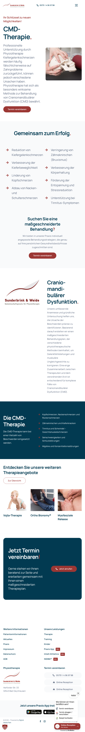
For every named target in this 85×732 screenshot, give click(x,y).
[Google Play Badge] (34, 710)
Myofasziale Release (65, 517)
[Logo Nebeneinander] (15, 3)
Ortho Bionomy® (41, 515)
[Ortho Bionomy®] (42, 500)
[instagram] (45, 721)
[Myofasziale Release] (70, 500)
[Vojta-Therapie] (15, 500)
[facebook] (40, 721)
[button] (5, 727)
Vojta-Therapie (12, 515)
